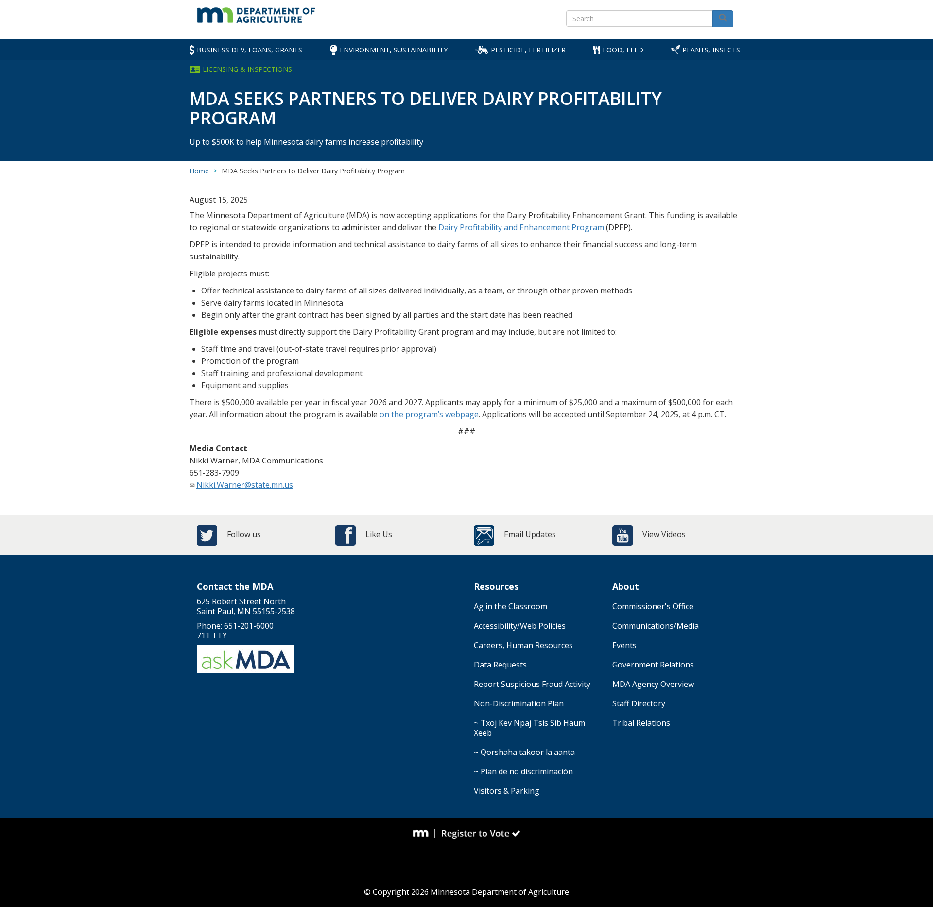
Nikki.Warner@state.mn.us (244, 484)
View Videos (664, 534)
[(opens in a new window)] (424, 833)
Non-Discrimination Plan (519, 703)
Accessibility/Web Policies (520, 625)
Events (624, 645)
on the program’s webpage (429, 414)
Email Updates (530, 534)
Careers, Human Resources (523, 645)
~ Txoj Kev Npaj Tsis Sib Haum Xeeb (529, 728)
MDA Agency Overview (653, 684)
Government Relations (653, 664)
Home (199, 170)
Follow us (244, 534)
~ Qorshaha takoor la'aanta (524, 752)
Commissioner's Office (652, 606)
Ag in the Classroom (510, 606)
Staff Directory (638, 703)
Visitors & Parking (506, 791)
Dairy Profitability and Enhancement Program (521, 227)
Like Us (378, 534)
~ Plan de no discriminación (523, 771)
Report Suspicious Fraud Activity (532, 684)
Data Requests (500, 664)
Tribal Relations (641, 723)
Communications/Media (655, 625)
